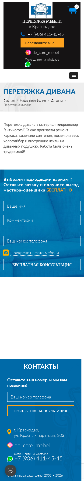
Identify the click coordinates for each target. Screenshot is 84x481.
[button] (73, 75)
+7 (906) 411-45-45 (46, 34)
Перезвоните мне (39, 42)
